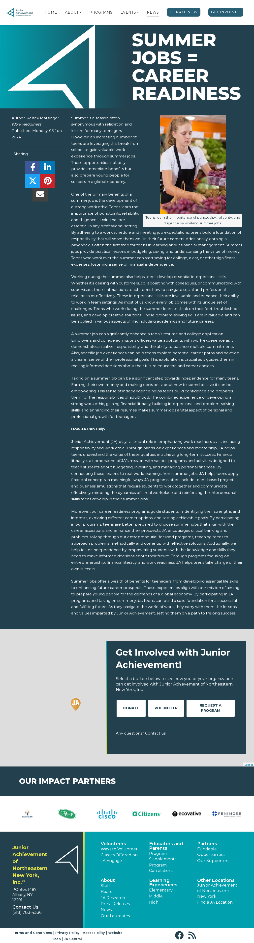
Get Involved (226, 12)
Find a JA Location (215, 902)
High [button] (154, 902)
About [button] (108, 880)
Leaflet (249, 764)
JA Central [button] (73, 939)
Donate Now (184, 12)
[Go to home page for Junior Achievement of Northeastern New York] (20, 12)
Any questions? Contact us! (141, 733)
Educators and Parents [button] (166, 845)
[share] (32, 168)
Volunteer (166, 708)
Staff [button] (105, 885)
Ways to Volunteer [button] (119, 849)
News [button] (106, 909)
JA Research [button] (113, 897)
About (72, 12)
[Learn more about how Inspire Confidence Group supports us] (187, 813)
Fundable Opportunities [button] (211, 852)
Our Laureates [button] (115, 916)
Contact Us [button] (25, 907)
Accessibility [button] (94, 933)
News (153, 12)
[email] (40, 196)
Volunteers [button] (113, 843)
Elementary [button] (161, 890)
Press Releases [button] (115, 903)
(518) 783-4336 (26, 912)
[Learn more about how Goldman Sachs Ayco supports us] (107, 813)
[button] (80, 12)
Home (51, 12)
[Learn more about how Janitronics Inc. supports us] (226, 813)
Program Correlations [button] (161, 868)
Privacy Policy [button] (67, 933)
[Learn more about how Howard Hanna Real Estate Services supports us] (147, 813)
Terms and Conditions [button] (32, 933)
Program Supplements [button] (162, 856)
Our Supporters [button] (213, 860)
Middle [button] (156, 896)
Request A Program (211, 708)
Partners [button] (207, 843)
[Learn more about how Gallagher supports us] (27, 813)
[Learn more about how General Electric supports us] (67, 813)
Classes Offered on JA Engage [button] (119, 858)
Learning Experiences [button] (163, 882)
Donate (131, 708)
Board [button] (107, 891)
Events (128, 12)
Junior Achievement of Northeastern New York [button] (217, 891)
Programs (100, 12)
